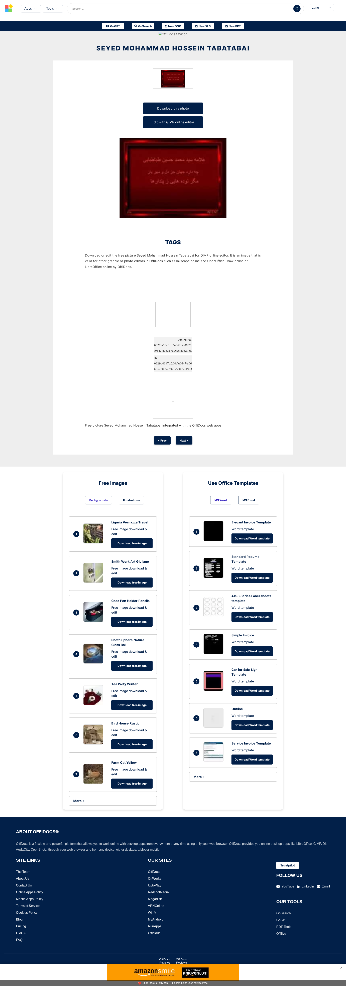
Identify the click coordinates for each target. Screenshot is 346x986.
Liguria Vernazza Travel (129, 522)
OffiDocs (154, 871)
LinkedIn (308, 886)
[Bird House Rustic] (94, 743)
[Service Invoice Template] (214, 761)
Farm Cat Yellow (124, 763)
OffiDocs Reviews (164, 961)
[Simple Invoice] (214, 653)
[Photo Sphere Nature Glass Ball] (94, 662)
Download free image (132, 543)
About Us (22, 878)
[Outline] (214, 726)
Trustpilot (287, 865)
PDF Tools (283, 927)
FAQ (19, 940)
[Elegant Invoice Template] (214, 540)
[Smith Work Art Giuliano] (94, 582)
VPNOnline (156, 906)
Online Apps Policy (29, 892)
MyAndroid (155, 919)
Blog (19, 919)
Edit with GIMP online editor (173, 122)
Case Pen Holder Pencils (130, 601)
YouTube (288, 886)
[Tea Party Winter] (94, 704)
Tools (50, 8)
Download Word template (252, 538)
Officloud (154, 933)
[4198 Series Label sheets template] (214, 616)
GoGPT (281, 920)
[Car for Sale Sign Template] (214, 690)
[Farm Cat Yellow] (94, 783)
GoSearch (283, 913)
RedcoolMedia (158, 892)
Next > (184, 440)
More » (78, 801)
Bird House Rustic (125, 723)
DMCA (21, 933)
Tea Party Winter (124, 684)
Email (326, 886)
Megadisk (155, 899)
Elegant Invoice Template (251, 522)
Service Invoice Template (251, 743)
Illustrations (131, 500)
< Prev (162, 440)
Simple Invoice (242, 635)
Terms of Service (28, 906)
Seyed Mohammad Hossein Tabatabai (173, 48)
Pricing (21, 926)
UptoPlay (154, 885)
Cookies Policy (26, 912)
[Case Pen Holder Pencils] (94, 621)
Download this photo (173, 108)
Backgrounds (98, 500)
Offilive (281, 933)
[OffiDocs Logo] (9, 8)
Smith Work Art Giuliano (130, 561)
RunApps (154, 926)
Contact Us (24, 885)
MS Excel (248, 500)
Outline (237, 709)
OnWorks (154, 878)
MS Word (220, 500)
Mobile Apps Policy (29, 899)
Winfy (152, 912)
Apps (28, 8)
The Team (23, 871)
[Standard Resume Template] (214, 577)
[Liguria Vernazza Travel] (94, 542)
